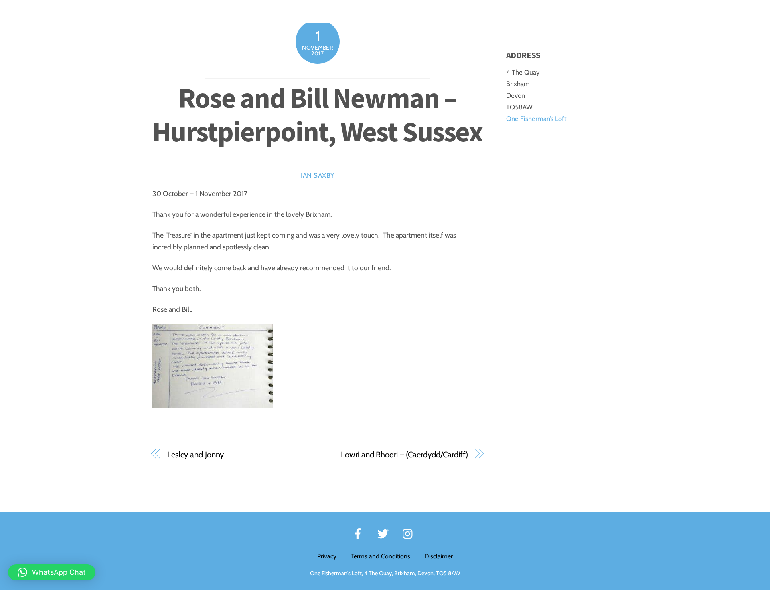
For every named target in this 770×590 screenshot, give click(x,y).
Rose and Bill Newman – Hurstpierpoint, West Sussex (317, 114)
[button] (51, 572)
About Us (740, 11)
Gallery (671, 11)
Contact (704, 11)
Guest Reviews (628, 11)
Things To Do (578, 11)
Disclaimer (438, 556)
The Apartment (464, 11)
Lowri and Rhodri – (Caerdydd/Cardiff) (404, 454)
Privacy (326, 556)
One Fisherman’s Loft (536, 119)
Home (422, 11)
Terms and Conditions (380, 556)
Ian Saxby (317, 175)
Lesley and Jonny (195, 454)
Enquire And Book (522, 11)
